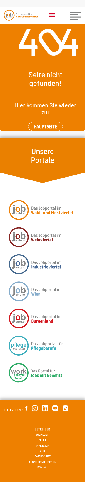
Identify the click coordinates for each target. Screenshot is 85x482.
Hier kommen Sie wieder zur (45, 108)
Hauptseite (45, 126)
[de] (53, 15)
